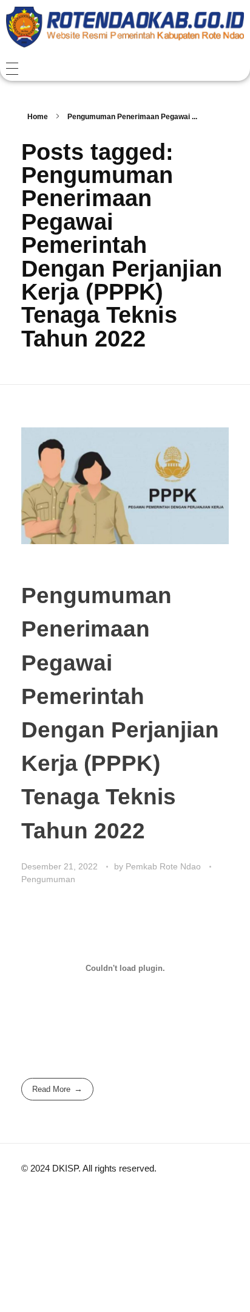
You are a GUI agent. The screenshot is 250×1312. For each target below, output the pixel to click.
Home (37, 116)
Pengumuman (48, 879)
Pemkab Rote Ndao (164, 866)
